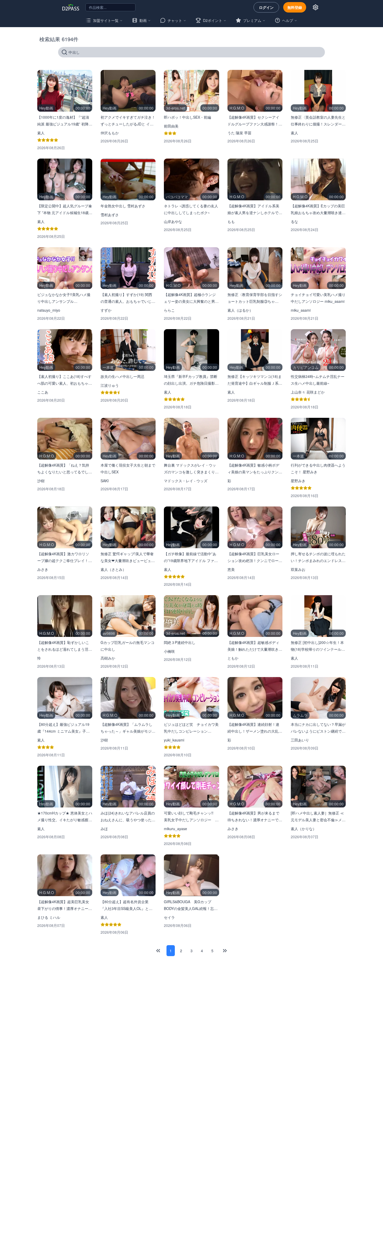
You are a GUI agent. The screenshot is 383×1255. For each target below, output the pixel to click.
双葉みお (298, 569)
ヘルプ (287, 20)
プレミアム (252, 20)
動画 (143, 20)
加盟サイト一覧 (106, 20)
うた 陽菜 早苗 (239, 132)
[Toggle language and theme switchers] (315, 7)
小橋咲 (169, 651)
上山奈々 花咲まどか (308, 392)
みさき (42, 569)
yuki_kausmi (174, 740)
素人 (41, 132)
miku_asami (301, 310)
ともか (232, 658)
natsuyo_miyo (48, 310)
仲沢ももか (110, 132)
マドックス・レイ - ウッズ (185, 480)
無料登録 (294, 7)
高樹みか (108, 658)
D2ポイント (212, 20)
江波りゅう (110, 385)
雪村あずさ (110, 214)
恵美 (231, 569)
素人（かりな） (303, 828)
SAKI (105, 480)
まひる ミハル (48, 917)
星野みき (298, 480)
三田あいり (300, 740)
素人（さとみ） (113, 569)
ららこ (169, 310)
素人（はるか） (240, 310)
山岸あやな (173, 221)
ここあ (42, 392)
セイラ (169, 917)
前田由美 (171, 126)
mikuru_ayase (175, 828)
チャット (175, 20)
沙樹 (41, 480)
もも (231, 221)
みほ (104, 828)
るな (294, 221)
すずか (106, 310)
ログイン (266, 7)
